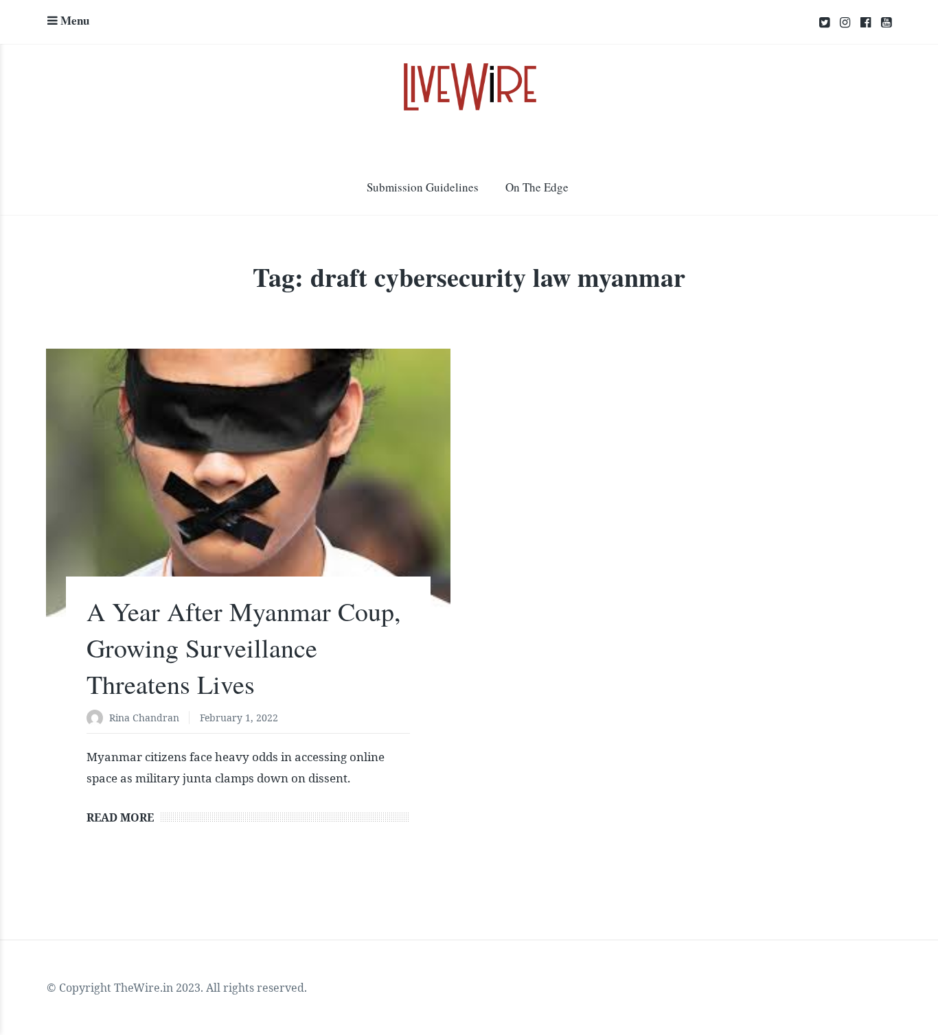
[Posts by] (98, 719)
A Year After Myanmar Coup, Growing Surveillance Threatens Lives (244, 647)
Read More (120, 817)
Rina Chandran (144, 717)
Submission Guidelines (423, 187)
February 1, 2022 (239, 717)
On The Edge (537, 187)
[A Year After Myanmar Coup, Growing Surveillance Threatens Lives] (248, 483)
